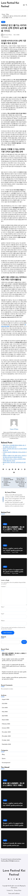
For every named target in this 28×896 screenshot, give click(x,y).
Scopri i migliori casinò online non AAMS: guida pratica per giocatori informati (13, 550)
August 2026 (5, 699)
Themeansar (14, 887)
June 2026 (5, 707)
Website (3, 620)
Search (3, 637)
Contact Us (10, 890)
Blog (5, 524)
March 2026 (5, 719)
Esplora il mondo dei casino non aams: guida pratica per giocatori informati (14, 672)
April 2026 (5, 715)
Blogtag (22, 885)
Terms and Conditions (14, 893)
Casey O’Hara (11, 492)
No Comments (5, 37)
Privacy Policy (17, 890)
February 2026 (6, 723)
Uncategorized (6, 762)
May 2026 (5, 711)
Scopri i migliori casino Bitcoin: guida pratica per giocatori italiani (14, 678)
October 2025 (6, 740)
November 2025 (6, 736)
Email (2, 613)
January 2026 (5, 728)
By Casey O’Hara (8, 34)
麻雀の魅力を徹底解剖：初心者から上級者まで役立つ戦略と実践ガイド (14, 529)
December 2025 (6, 732)
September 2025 (6, 744)
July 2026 (4, 703)
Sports (3, 758)
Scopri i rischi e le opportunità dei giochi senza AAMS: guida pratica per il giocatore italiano (13, 572)
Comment (3, 586)
